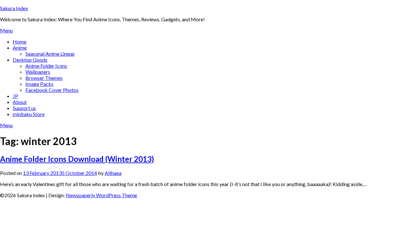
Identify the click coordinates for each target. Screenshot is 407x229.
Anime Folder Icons (46, 66)
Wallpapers (37, 72)
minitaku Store (29, 114)
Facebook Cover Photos (52, 90)
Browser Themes (44, 78)
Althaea (113, 173)
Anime (20, 48)
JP (15, 96)
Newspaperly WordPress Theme (101, 195)
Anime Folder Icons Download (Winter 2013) (77, 158)
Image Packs (39, 84)
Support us (24, 108)
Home (19, 41)
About (20, 102)
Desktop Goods (30, 60)
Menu (6, 30)
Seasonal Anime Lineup (50, 54)
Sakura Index (14, 8)
